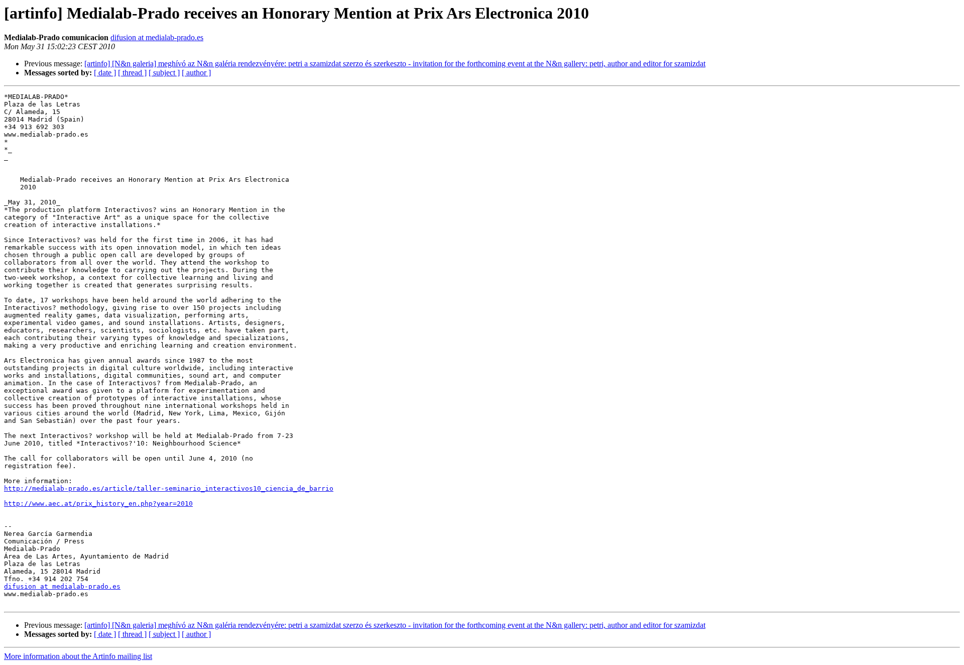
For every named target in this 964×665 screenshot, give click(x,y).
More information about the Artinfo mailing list (78, 656)
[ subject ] (164, 72)
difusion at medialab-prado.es (156, 37)
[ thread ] (132, 72)
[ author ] (196, 72)
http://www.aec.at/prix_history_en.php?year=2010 (98, 503)
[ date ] (105, 72)
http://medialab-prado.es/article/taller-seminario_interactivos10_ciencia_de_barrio (168, 488)
